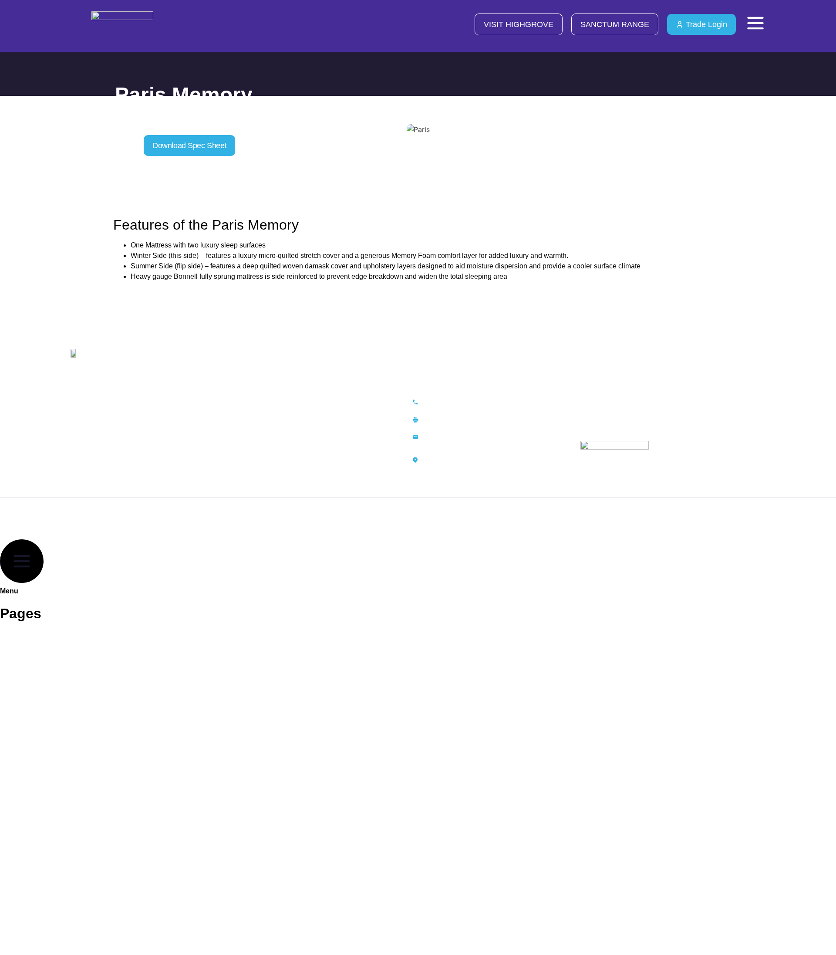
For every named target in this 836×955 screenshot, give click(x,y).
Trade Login (28, 931)
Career (20, 810)
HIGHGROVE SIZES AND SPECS (63, 730)
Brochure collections (43, 650)
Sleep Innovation (36, 710)
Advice (251, 465)
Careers (254, 449)
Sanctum (23, 890)
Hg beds (23, 870)
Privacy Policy (264, 402)
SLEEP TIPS (29, 790)
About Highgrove (37, 630)
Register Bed (30, 830)
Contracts (25, 690)
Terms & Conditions (274, 433)
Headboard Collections (47, 670)
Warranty (255, 417)
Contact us (258, 480)
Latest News (29, 750)
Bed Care (24, 770)
